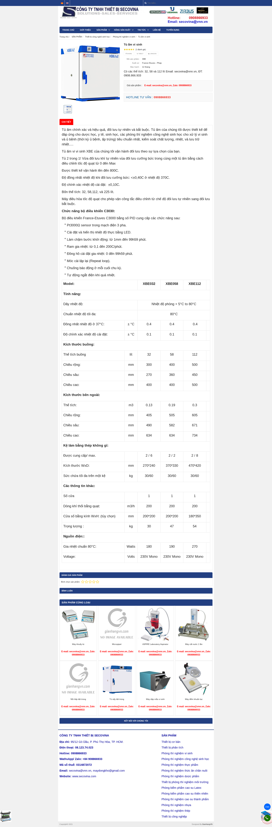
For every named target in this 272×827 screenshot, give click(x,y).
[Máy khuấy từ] (78, 640)
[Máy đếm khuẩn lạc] (194, 695)
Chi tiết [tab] (66, 122)
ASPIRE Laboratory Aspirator (155, 644)
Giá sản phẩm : (134, 85)
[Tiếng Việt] (62, 3)
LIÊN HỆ (157, 30)
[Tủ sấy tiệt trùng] (117, 695)
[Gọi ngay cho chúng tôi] (267, 818)
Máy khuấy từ (78, 644)
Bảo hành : (135, 67)
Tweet (140, 53)
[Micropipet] (117, 640)
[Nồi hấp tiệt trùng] (78, 695)
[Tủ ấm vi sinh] (90, 73)
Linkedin (152, 53)
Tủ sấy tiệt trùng (117, 699)
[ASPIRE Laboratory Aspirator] (155, 640)
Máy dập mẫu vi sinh (155, 699)
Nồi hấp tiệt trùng (78, 699)
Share (129, 53)
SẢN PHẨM (101, 30)
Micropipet (116, 644)
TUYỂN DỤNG (172, 30)
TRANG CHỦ (68, 30)
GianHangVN (207, 824)
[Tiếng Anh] (67, 3)
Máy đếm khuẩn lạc (194, 699)
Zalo (267, 807)
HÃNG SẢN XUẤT (122, 30)
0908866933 (162, 97)
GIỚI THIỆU (85, 30)
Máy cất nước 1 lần (193, 644)
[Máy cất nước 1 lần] (194, 640)
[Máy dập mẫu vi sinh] (155, 695)
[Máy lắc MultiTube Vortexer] (5, 816)
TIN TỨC (142, 30)
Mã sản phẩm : (133, 59)
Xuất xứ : (136, 63)
